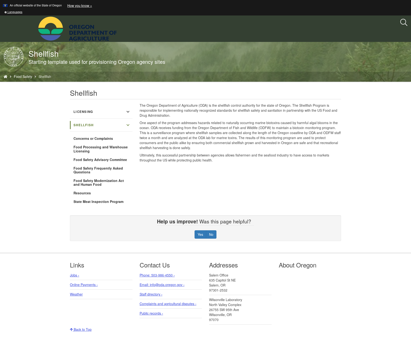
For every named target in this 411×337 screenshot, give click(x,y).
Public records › (151, 313)
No (211, 234)
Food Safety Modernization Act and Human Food (98, 182)
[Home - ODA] (5, 76)
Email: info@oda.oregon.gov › (162, 284)
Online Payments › (84, 284)
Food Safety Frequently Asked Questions (98, 170)
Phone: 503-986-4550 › (157, 275)
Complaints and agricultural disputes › (168, 303)
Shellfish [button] (102, 125)
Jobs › (74, 275)
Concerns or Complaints (93, 138)
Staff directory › (151, 294)
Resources (82, 193)
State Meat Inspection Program (98, 201)
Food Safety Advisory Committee (100, 159)
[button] (13, 12)
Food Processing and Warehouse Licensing (100, 149)
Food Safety (23, 76)
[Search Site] (120, 28)
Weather (76, 294)
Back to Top (82, 329)
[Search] (404, 22)
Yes (200, 234)
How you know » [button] (79, 5)
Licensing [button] (102, 112)
